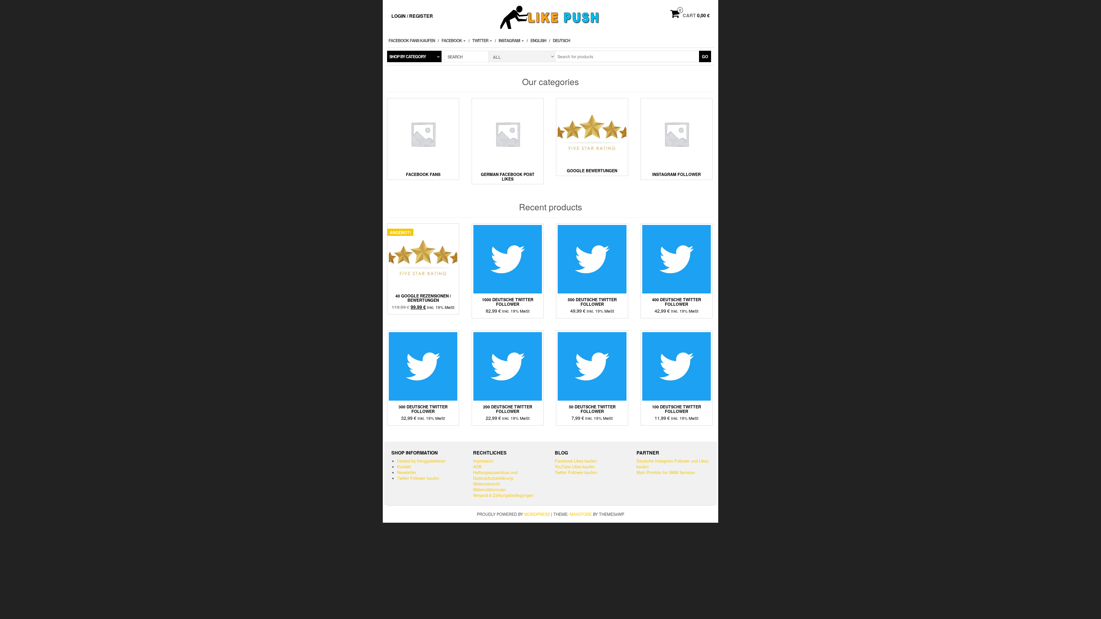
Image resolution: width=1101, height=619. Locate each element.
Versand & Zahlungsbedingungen (503, 495)
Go (705, 56)
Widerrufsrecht (486, 484)
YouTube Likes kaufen (575, 466)
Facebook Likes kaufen (576, 461)
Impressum (483, 461)
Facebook (452, 40)
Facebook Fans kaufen (412, 40)
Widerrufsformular (489, 489)
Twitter (480, 40)
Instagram (510, 40)
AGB (477, 466)
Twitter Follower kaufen (418, 478)
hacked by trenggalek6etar (421, 461)
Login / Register (412, 16)
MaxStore (581, 514)
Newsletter (406, 472)
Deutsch (561, 40)
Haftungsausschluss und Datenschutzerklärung (495, 475)
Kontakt (404, 466)
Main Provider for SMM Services (666, 472)
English (538, 40)
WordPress (537, 514)
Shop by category (407, 56)
